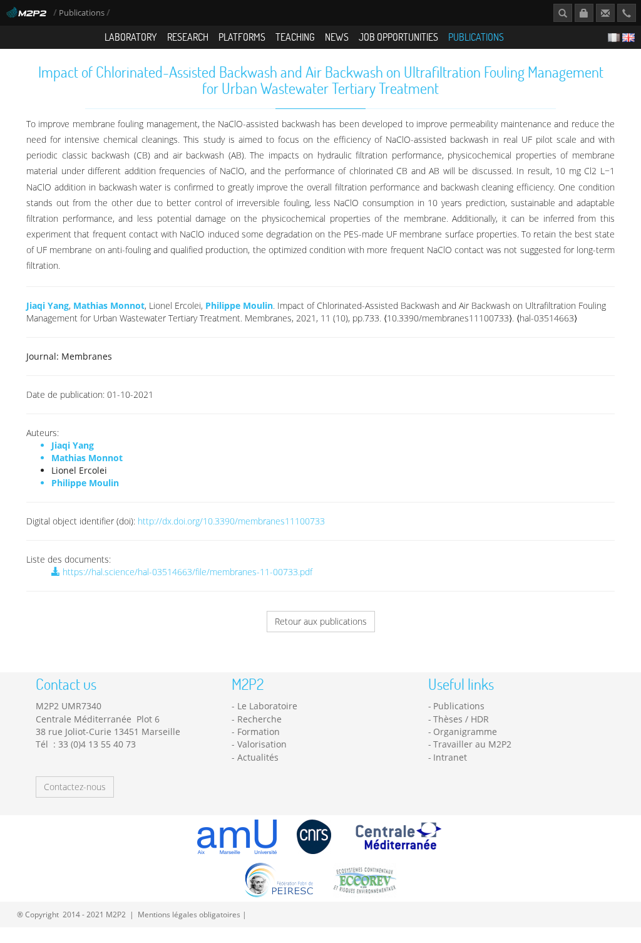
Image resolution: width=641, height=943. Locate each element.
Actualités (258, 757)
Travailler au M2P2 (472, 744)
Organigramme (465, 731)
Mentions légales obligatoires (189, 914)
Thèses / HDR (461, 719)
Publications (82, 13)
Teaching (295, 36)
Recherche (259, 719)
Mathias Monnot (109, 305)
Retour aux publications (321, 621)
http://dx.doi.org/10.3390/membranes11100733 (231, 521)
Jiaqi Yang (47, 305)
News (337, 36)
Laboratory (131, 36)
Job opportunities (398, 36)
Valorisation (262, 744)
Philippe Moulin (239, 305)
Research (187, 36)
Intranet (450, 757)
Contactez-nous (75, 787)
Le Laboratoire (267, 706)
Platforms (241, 36)
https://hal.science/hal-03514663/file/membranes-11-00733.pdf (186, 572)
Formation (258, 731)
